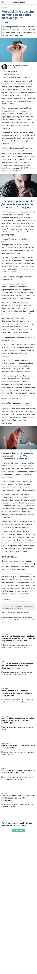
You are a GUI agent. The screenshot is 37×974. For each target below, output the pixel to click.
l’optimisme (5, 168)
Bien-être (4, 7)
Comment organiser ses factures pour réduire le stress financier (18, 771)
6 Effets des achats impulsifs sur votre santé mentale (18, 746)
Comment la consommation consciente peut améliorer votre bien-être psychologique (18, 720)
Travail (3, 768)
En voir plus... (18, 830)
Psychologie (5, 743)
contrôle (23, 232)
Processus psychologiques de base (12, 821)
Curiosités (4, 793)
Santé (3, 661)
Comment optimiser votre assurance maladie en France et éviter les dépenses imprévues (17, 665)
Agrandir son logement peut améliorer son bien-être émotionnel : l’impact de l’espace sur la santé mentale (18, 638)
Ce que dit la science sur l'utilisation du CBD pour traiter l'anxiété (17, 824)
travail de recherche (15, 366)
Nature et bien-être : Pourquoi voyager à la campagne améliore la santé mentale (16, 693)
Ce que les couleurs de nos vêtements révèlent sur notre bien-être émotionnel (18, 797)
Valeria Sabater (13, 68)
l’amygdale (24, 302)
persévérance (7, 477)
